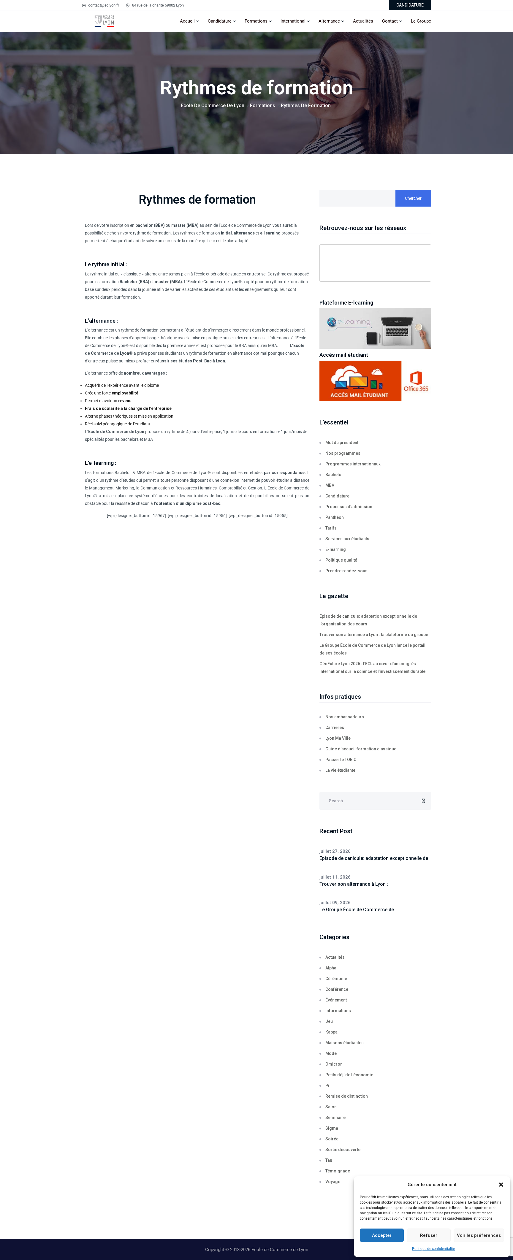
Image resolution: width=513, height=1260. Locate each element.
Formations (256, 21)
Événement (336, 1000)
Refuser (428, 1235)
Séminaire (335, 1117)
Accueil (187, 21)
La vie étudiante (340, 770)
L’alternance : (101, 321)
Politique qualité (341, 560)
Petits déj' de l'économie (349, 1074)
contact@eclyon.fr (103, 5)
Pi (327, 1085)
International (293, 21)
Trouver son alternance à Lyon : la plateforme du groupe (373, 634)
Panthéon (334, 517)
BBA (243, 345)
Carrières (334, 727)
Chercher (413, 198)
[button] (501, 1185)
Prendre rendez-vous (346, 570)
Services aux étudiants (347, 538)
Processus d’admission (348, 506)
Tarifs (331, 528)
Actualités (363, 21)
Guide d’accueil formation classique (360, 749)
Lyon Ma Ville (338, 738)
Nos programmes (342, 453)
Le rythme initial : (106, 264)
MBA (141, 472)
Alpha (330, 968)
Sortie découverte (342, 1149)
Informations (338, 1010)
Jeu (329, 1021)
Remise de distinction (346, 1096)
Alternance (329, 21)
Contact (390, 21)
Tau (328, 1160)
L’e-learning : (100, 463)
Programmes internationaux (353, 464)
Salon (331, 1106)
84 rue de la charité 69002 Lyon (157, 5)
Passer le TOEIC (340, 759)
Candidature (220, 21)
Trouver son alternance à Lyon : (353, 884)
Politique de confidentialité (433, 1249)
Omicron (334, 1064)
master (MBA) (168, 281)
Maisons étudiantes (344, 1042)
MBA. (273, 345)
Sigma (331, 1128)
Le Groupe (421, 21)
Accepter (382, 1235)
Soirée (331, 1139)
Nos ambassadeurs (344, 716)
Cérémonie (336, 978)
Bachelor (123, 472)
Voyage (332, 1181)
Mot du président (341, 442)
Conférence (336, 989)
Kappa (331, 1032)
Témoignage (337, 1171)
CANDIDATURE (410, 5)
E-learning (335, 549)
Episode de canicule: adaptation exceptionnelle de (373, 858)
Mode (331, 1053)
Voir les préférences (479, 1235)
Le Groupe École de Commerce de (356, 909)
